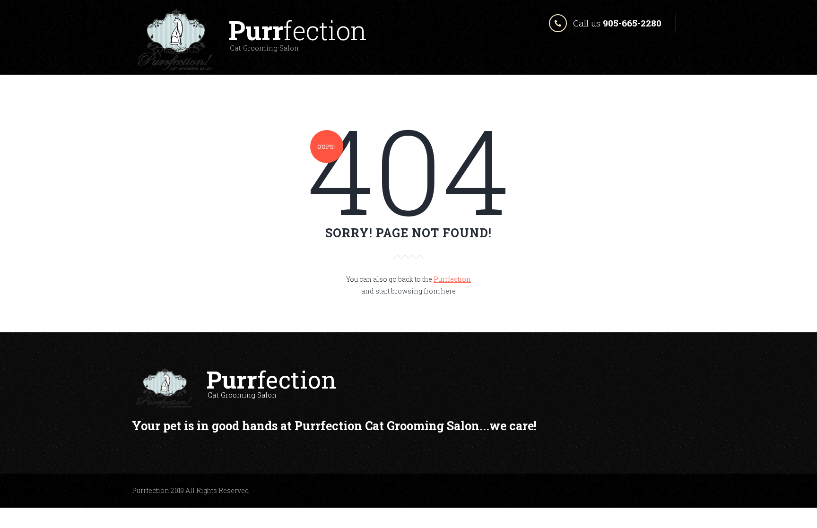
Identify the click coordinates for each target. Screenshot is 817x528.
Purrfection (452, 279)
